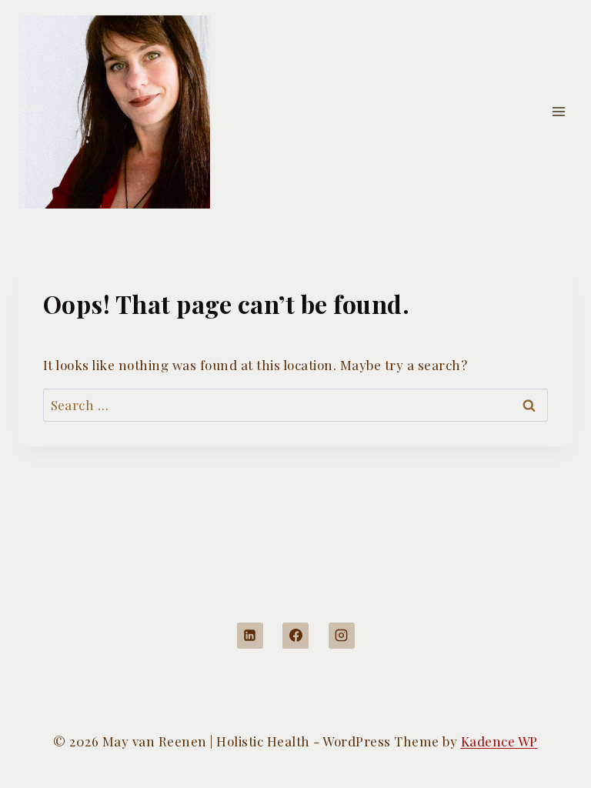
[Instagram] (342, 636)
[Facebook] (295, 636)
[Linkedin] (250, 636)
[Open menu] (558, 112)
